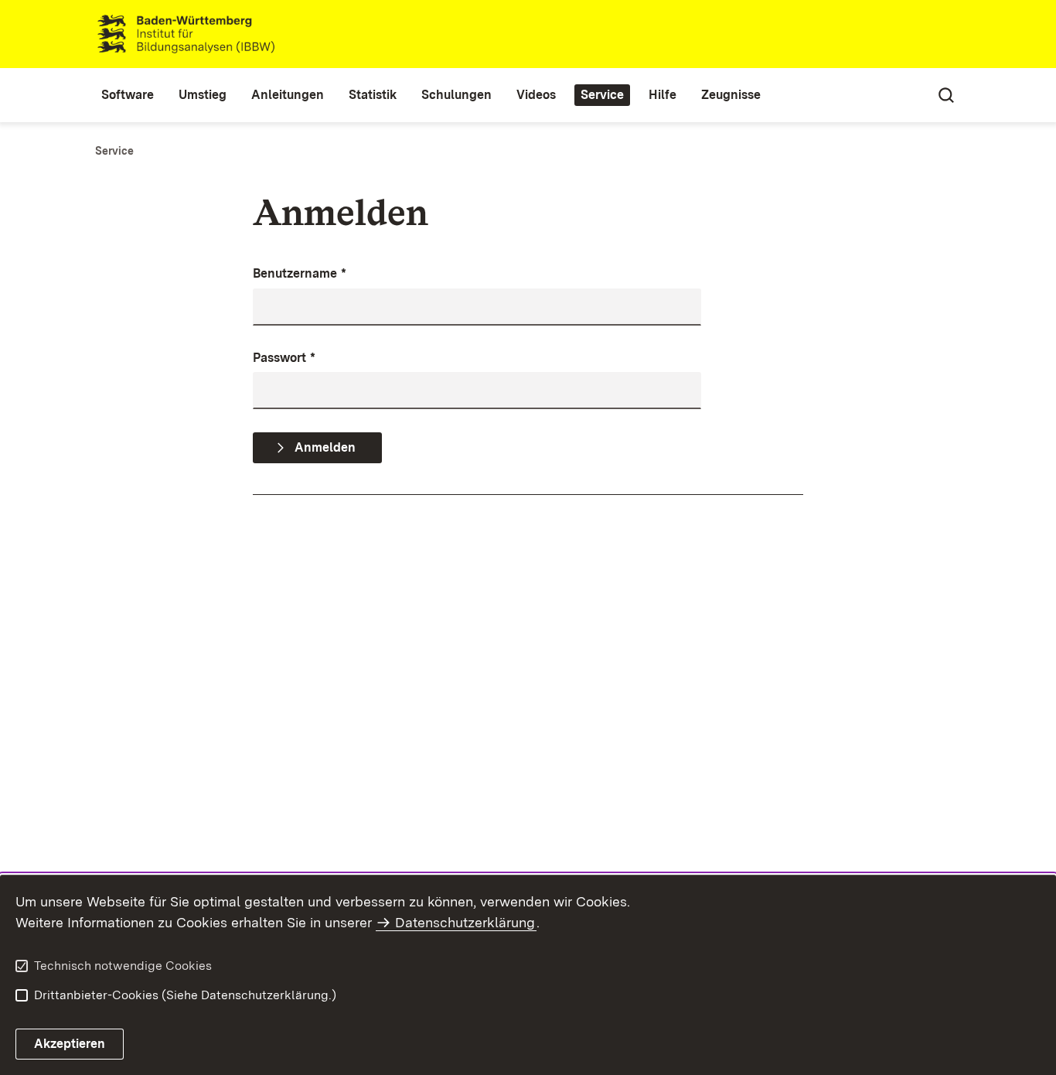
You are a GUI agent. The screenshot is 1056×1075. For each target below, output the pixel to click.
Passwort (284, 357)
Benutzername (299, 273)
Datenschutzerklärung (465, 922)
